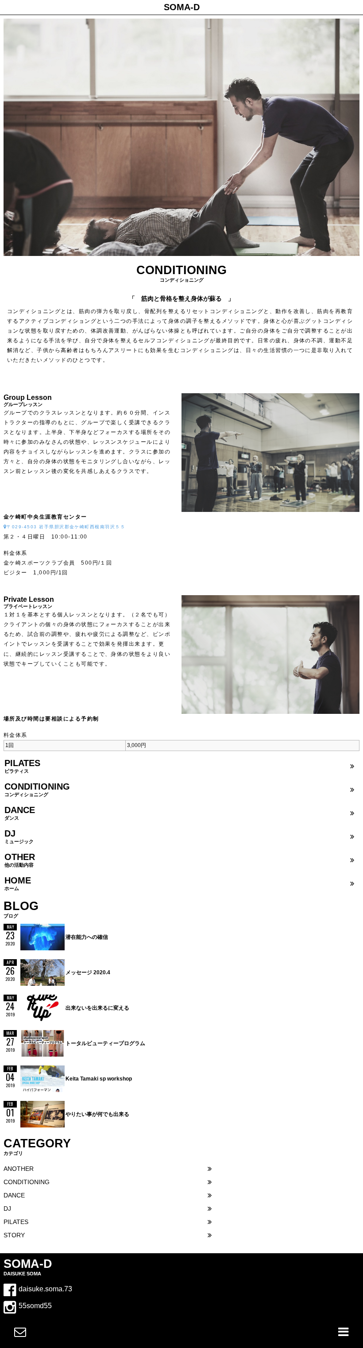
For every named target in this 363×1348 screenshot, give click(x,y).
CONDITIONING (27, 1182)
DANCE (14, 1195)
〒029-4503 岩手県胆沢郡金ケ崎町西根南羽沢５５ (66, 526)
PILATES (16, 1222)
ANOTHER (19, 1169)
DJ (7, 1208)
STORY (14, 1235)
